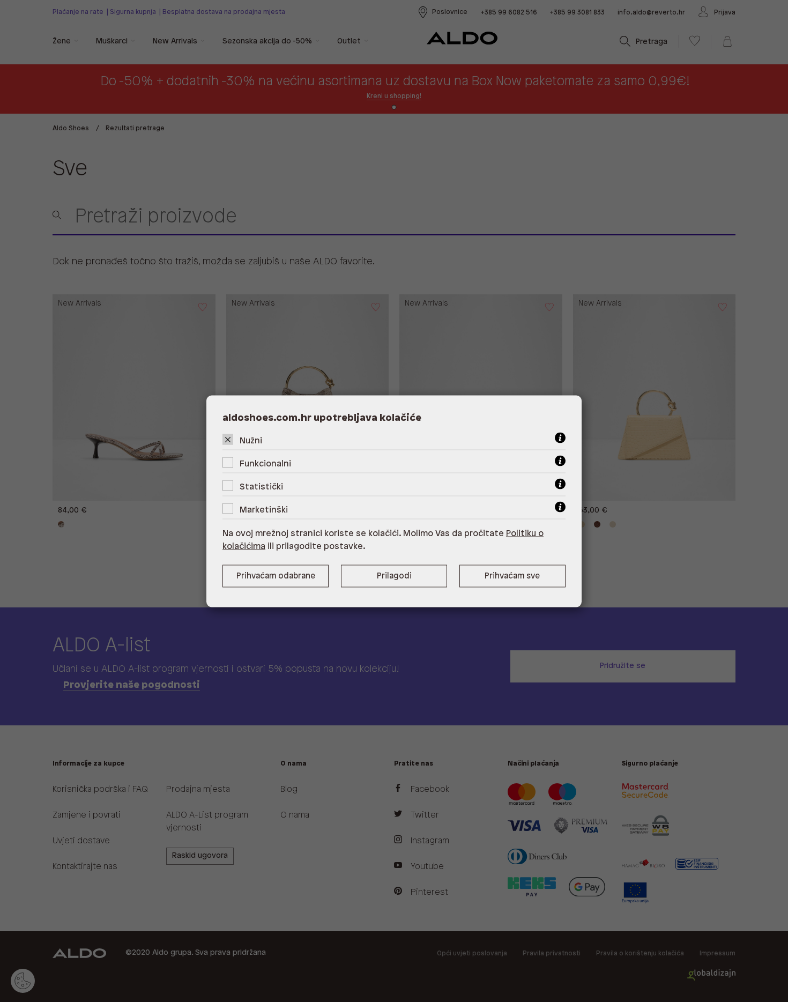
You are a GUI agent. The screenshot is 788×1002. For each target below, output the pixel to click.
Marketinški (264, 509)
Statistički (261, 486)
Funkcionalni (265, 463)
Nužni (251, 440)
